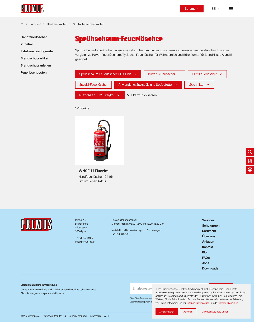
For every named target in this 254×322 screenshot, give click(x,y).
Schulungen (211, 225)
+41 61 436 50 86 (120, 234)
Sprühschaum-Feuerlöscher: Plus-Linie (105, 74)
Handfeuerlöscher (57, 24)
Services (208, 220)
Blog (205, 252)
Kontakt (207, 247)
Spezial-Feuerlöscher (93, 84)
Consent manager (77, 315)
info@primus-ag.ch (85, 241)
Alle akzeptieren (166, 311)
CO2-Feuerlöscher (204, 74)
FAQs (206, 257)
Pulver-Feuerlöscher (161, 74)
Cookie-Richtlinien (228, 302)
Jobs (205, 263)
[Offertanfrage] (250, 161)
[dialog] (201, 301)
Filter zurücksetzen (144, 95)
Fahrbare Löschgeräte (37, 51)
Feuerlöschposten (34, 72)
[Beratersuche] (250, 170)
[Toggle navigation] (231, 8)
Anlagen (208, 241)
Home (22, 24)
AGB (106, 315)
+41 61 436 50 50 (84, 237)
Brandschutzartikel (34, 58)
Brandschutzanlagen (36, 65)
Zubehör (27, 44)
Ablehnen (188, 311)
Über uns (208, 236)
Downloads (210, 268)
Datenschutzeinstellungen (215, 311)
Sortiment (191, 8)
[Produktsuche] (250, 152)
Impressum (96, 315)
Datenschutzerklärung (54, 315)
